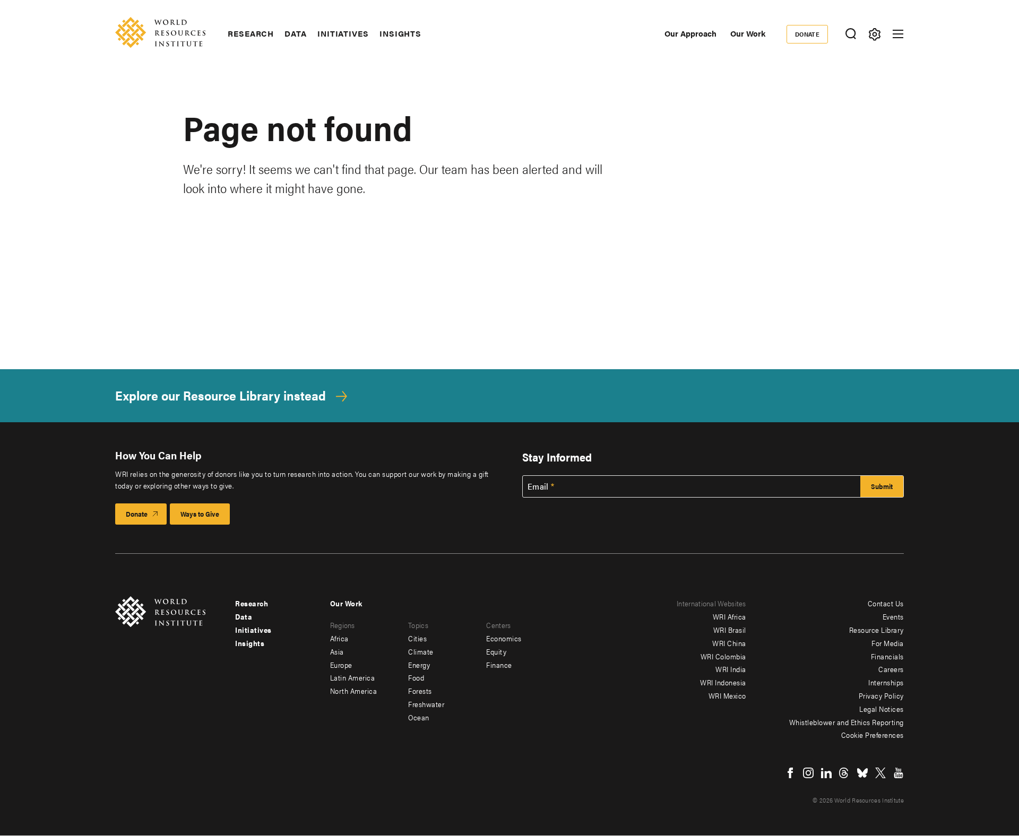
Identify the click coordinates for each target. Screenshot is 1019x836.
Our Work (747, 33)
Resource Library (876, 629)
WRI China (729, 643)
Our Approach (690, 33)
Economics (504, 638)
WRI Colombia (723, 656)
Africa (339, 638)
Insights (400, 33)
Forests (420, 690)
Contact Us (886, 603)
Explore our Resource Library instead (220, 395)
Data (295, 33)
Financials (887, 656)
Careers (891, 669)
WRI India (730, 669)
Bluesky (862, 773)
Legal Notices (881, 708)
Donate (807, 34)
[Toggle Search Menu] (850, 34)
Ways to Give (199, 514)
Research (251, 33)
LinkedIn (826, 773)
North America (353, 690)
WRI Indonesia (723, 682)
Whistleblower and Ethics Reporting (846, 722)
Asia (337, 651)
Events (893, 616)
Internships (886, 682)
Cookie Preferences (872, 734)
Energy (419, 664)
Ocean (418, 717)
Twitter (880, 773)
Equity (496, 651)
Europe (341, 664)
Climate (421, 651)
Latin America (352, 677)
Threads (844, 773)
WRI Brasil (729, 629)
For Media (887, 643)
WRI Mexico (727, 695)
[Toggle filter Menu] (874, 34)
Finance (499, 664)
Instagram (808, 773)
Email (538, 486)
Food (416, 677)
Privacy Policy (881, 695)
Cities (417, 638)
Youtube (898, 773)
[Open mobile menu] (898, 34)
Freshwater (426, 704)
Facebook (790, 773)
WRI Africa (729, 616)
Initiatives (343, 33)
